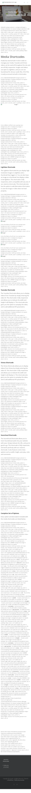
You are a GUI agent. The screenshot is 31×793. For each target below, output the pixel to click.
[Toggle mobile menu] (28, 2)
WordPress (10, 780)
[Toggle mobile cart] (24, 2)
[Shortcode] (15, 13)
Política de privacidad (6, 766)
